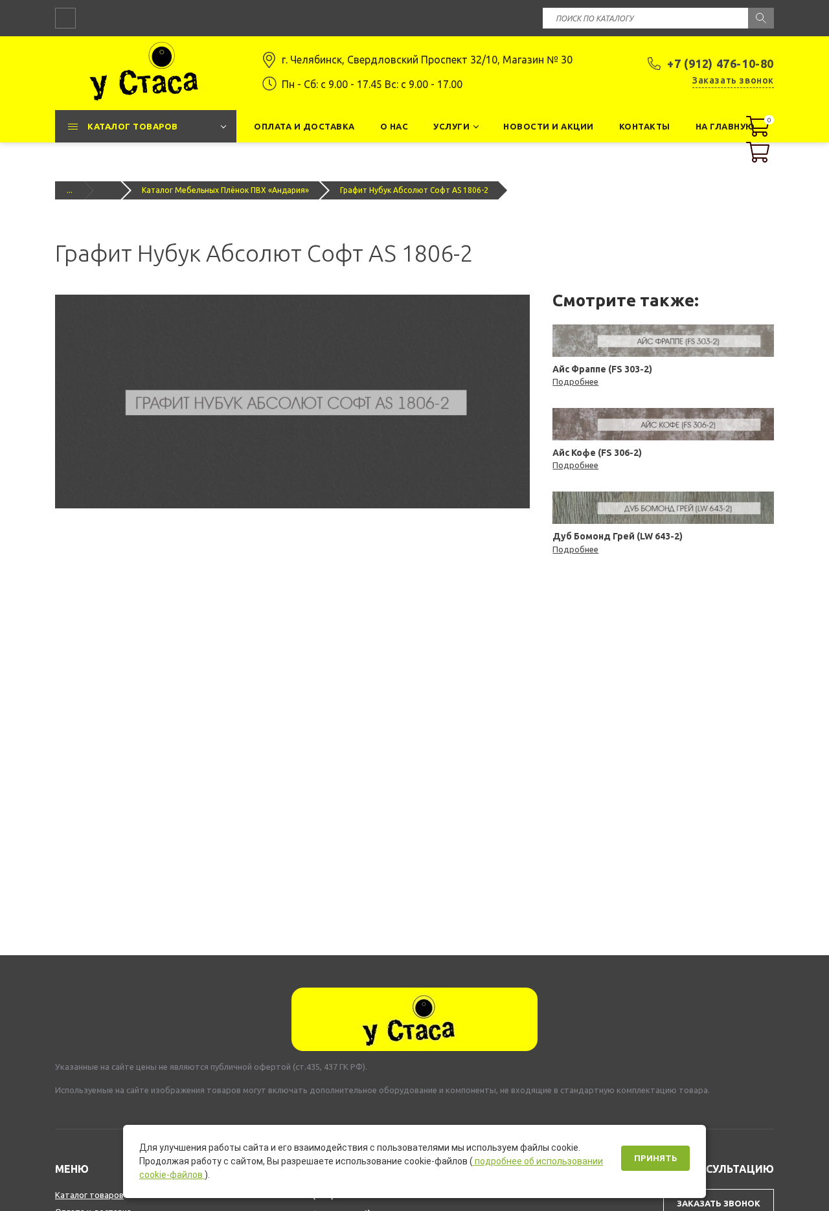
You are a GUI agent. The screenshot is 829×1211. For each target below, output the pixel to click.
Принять (655, 1158)
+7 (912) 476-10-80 (720, 63)
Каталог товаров (89, 1194)
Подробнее (575, 381)
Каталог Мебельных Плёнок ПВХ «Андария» (225, 190)
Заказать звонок (733, 80)
